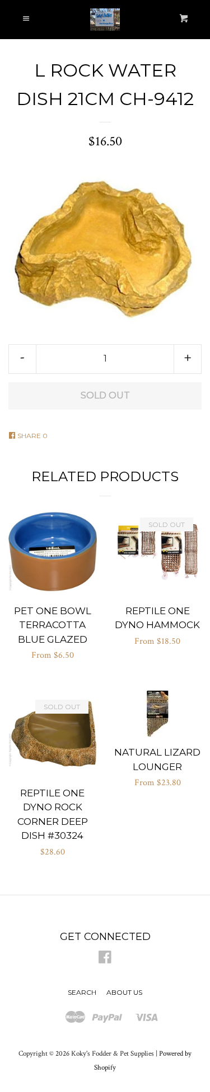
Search (82, 992)
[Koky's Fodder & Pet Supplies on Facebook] (105, 960)
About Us (124, 992)
